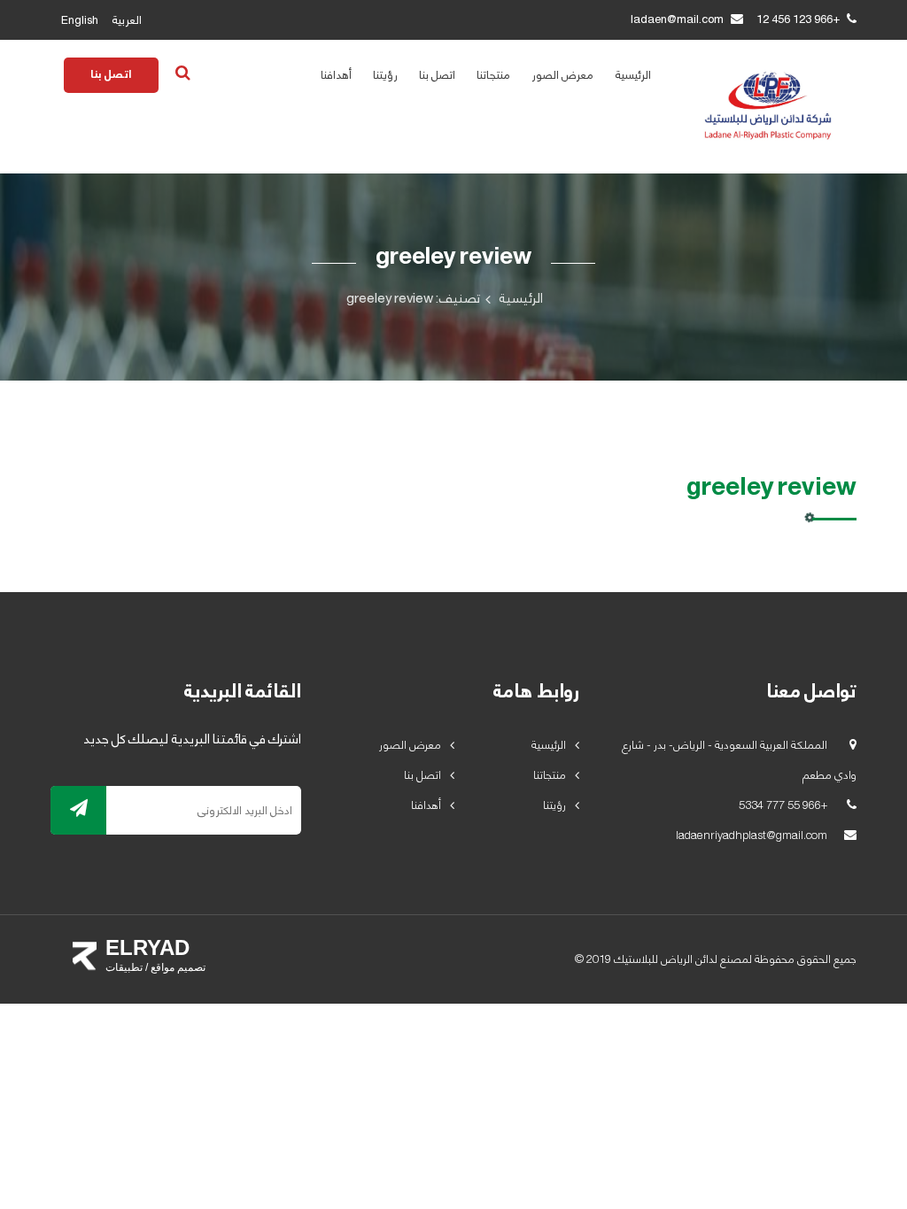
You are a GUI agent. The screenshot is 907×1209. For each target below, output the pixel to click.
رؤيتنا (385, 75)
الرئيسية (633, 75)
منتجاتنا (493, 75)
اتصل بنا (437, 75)
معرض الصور (562, 75)
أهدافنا (336, 75)
